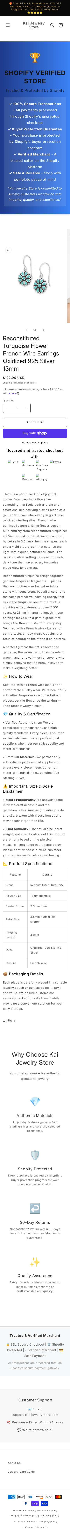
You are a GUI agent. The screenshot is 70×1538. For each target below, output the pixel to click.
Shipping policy (48, 1521)
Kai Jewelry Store (33, 1510)
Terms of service (26, 1521)
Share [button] (11, 1020)
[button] (8, 25)
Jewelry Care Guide (21, 1471)
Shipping (7, 383)
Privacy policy (51, 1515)
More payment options (35, 442)
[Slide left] (26, 330)
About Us (14, 1462)
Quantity (8, 400)
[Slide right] (43, 330)
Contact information (37, 1527)
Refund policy (31, 1515)
